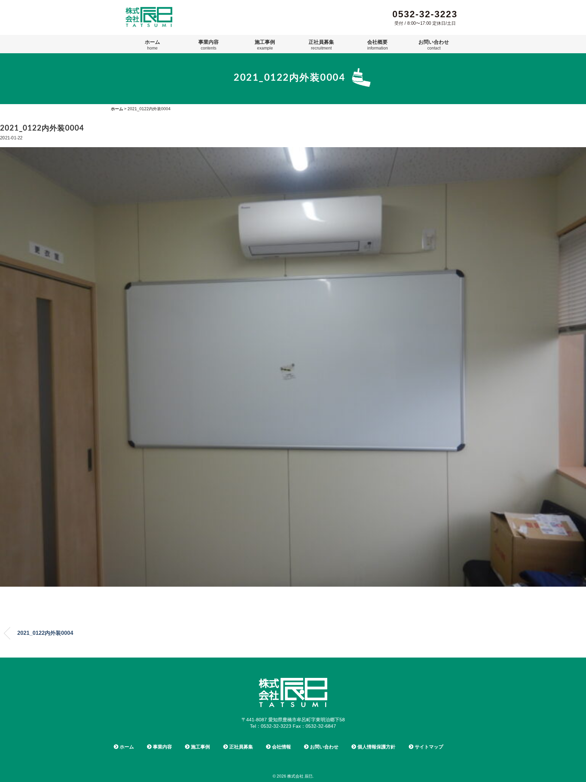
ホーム (152, 45)
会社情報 (281, 746)
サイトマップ (428, 746)
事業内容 (208, 45)
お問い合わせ (433, 45)
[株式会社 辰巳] (148, 10)
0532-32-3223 (424, 14)
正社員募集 (321, 45)
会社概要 (377, 45)
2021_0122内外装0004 (45, 633)
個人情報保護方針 (375, 746)
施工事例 (265, 45)
